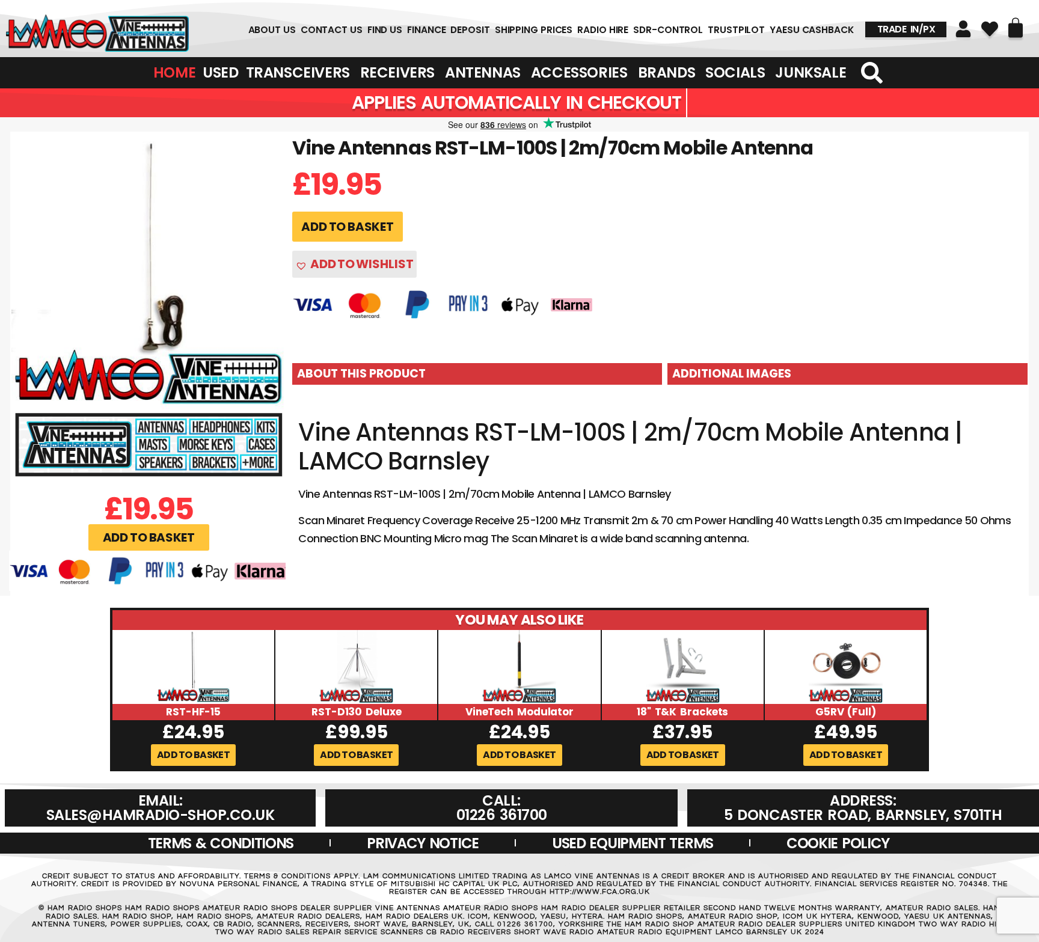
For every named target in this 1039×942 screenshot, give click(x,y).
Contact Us (332, 30)
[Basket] (1015, 27)
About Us (272, 30)
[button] (148, 537)
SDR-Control (668, 30)
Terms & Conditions (221, 843)
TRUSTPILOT (736, 30)
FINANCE (426, 30)
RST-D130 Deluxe (356, 712)
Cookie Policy (837, 843)
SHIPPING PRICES (534, 30)
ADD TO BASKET (347, 226)
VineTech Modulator (519, 712)
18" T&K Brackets (682, 712)
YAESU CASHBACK (812, 30)
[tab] (477, 374)
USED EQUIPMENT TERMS (632, 843)
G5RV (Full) (845, 712)
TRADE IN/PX (906, 29)
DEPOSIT (469, 30)
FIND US (384, 30)
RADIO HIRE (602, 30)
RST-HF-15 (193, 712)
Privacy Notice (423, 843)
